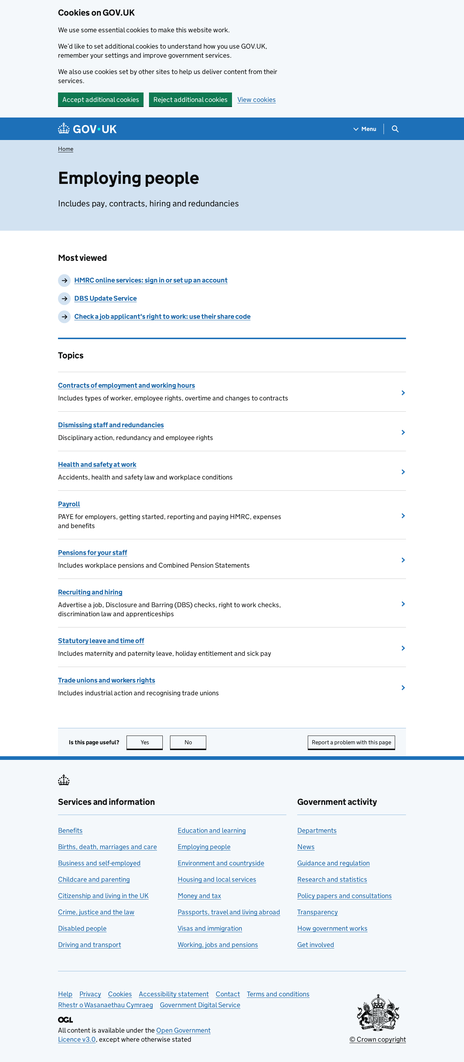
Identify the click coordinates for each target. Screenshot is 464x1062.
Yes (152, 742)
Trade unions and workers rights (106, 680)
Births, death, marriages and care (107, 847)
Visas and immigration (210, 928)
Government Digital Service (200, 1005)
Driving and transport (89, 944)
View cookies (256, 99)
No (195, 742)
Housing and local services (217, 879)
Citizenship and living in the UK (103, 896)
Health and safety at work (97, 464)
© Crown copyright (377, 1039)
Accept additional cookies (100, 99)
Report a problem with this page (351, 742)
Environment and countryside (221, 863)
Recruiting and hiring (90, 592)
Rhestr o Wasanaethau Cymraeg (105, 1005)
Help (65, 994)
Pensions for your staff (92, 552)
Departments (317, 830)
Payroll (69, 504)
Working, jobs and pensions (218, 944)
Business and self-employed (99, 863)
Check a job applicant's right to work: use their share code (162, 316)
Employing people (204, 847)
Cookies (120, 994)
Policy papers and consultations (344, 896)
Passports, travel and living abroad (229, 912)
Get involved (315, 944)
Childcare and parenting (94, 879)
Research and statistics (332, 879)
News (306, 847)
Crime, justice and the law (96, 912)
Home (65, 148)
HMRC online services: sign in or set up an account (151, 280)
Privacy (90, 994)
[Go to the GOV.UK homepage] (87, 129)
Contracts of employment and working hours (126, 385)
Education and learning (212, 830)
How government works (332, 928)
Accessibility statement (174, 994)
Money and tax (199, 896)
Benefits (70, 830)
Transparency (317, 912)
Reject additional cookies (190, 99)
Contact (228, 994)
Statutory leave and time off (101, 641)
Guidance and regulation (333, 863)
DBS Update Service (105, 298)
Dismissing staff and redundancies (111, 425)
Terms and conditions (278, 994)
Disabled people (82, 928)
